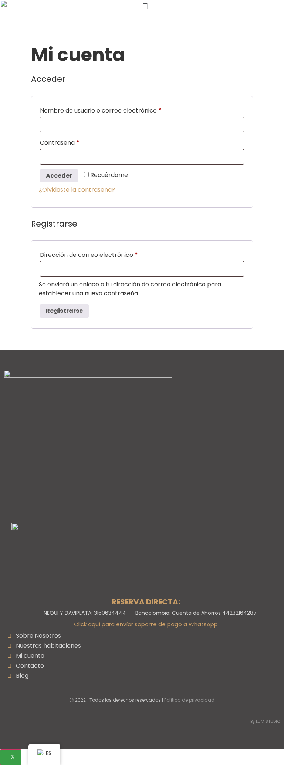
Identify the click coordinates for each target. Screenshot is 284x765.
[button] (213, 6)
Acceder (59, 175)
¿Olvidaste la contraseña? (77, 189)
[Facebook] (131, 513)
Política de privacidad (189, 700)
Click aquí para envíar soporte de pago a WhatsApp (146, 624)
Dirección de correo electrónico (105, 254)
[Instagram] (150, 513)
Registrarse (64, 310)
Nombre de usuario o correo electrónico (117, 110)
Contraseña (76, 142)
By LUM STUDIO (265, 721)
